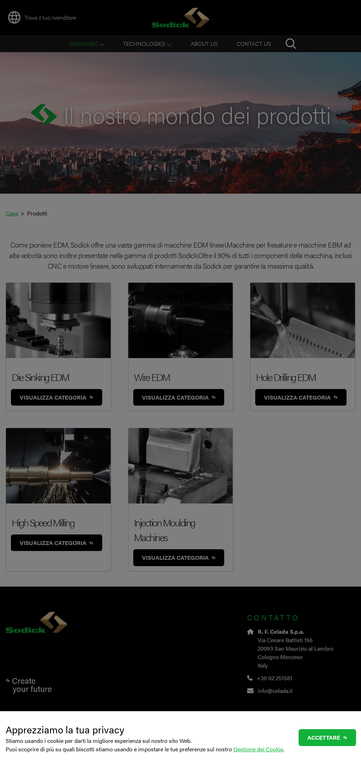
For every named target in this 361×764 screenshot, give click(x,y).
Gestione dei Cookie (258, 749)
